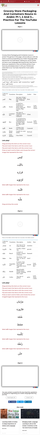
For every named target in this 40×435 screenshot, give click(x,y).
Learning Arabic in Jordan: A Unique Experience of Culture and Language (10, 423)
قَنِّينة (20, 189)
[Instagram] (36, 51)
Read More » (4, 428)
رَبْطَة (3, 271)
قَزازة (20, 172)
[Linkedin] (37, 51)
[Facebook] (33, 51)
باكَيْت (4, 107)
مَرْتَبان (4, 245)
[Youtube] (34, 51)
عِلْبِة (3, 114)
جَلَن (3, 277)
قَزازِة (4, 135)
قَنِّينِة (3, 128)
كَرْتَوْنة (20, 180)
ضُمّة (3, 253)
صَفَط (4, 258)
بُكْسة (20, 334)
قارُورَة (4, 249)
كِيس (3, 99)
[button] (20, 40)
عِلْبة (20, 199)
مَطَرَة (4, 132)
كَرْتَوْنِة (4, 122)
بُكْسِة (4, 264)
